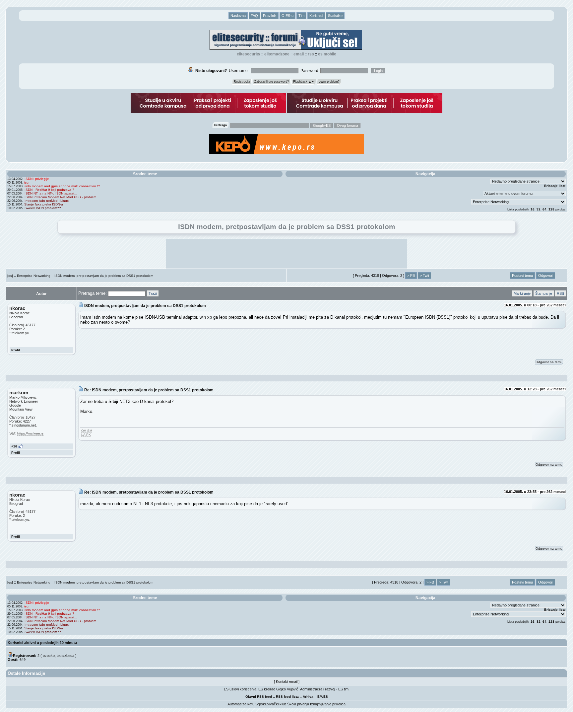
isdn (27, 182)
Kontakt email (286, 681)
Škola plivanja (298, 704)
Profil (15, 350)
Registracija (242, 81)
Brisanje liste (555, 186)
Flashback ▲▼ (303, 81)
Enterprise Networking (33, 275)
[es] (10, 275)
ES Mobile (327, 54)
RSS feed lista (287, 696)
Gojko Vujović (287, 689)
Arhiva (308, 696)
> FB (411, 275)
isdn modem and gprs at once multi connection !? (62, 186)
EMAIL (298, 54)
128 (551, 209)
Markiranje (522, 293)
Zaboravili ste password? (271, 81)
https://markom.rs (30, 433)
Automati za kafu (240, 704)
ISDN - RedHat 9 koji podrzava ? (49, 190)
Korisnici (316, 16)
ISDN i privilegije (37, 179)
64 (544, 209)
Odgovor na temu (549, 362)
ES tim (343, 689)
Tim (301, 16)
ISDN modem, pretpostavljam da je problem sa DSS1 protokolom (103, 275)
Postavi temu (522, 275)
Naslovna (238, 16)
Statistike (335, 16)
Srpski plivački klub (270, 704)
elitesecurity (248, 54)
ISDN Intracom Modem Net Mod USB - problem (60, 197)
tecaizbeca (65, 656)
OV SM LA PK (86, 432)
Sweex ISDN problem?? (43, 208)
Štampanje (543, 293)
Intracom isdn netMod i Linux (47, 200)
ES (325, 696)
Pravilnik (270, 16)
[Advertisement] (286, 254)
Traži (153, 293)
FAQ (254, 16)
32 (539, 209)
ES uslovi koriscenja (240, 689)
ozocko (49, 656)
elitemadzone (276, 54)
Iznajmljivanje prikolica (328, 704)
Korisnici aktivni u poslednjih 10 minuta (42, 643)
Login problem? (329, 81)
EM (319, 696)
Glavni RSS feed (258, 696)
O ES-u (287, 16)
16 (533, 209)
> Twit (424, 275)
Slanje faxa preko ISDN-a (43, 204)
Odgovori (545, 275)
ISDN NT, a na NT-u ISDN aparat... (51, 193)
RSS (311, 54)
